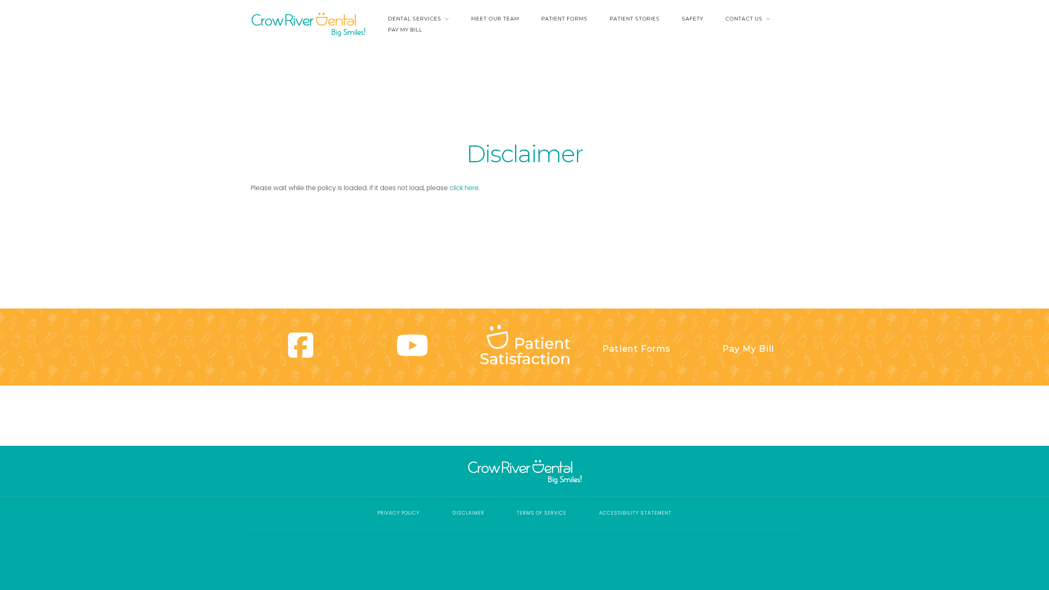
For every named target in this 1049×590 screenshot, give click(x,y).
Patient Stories (635, 19)
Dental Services (414, 19)
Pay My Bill (405, 30)
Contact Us (744, 19)
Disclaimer (468, 513)
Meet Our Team (495, 19)
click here (464, 188)
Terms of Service (541, 513)
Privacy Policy (398, 513)
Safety (692, 19)
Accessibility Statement (635, 513)
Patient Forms (564, 19)
